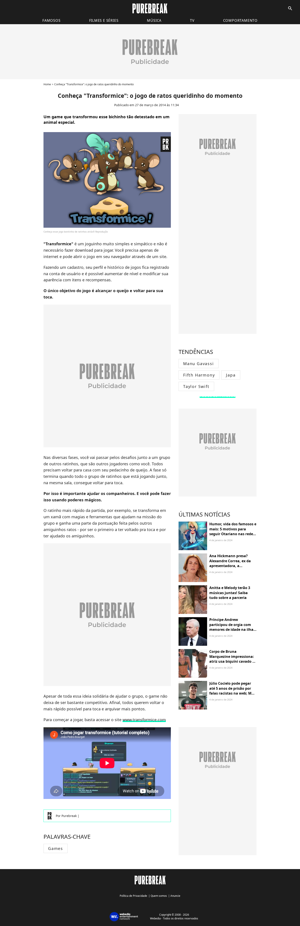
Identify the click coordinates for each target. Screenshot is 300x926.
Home (47, 84)
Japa (230, 375)
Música (154, 20)
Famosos (51, 20)
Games (55, 848)
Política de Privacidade (133, 896)
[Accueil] (150, 8)
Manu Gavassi (198, 363)
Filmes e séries (104, 20)
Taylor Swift (196, 386)
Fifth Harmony (199, 375)
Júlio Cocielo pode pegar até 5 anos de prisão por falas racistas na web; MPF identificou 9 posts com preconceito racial (232, 693)
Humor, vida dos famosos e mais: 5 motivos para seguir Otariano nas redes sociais (232, 531)
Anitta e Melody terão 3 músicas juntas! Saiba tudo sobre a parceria (229, 592)
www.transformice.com (144, 719)
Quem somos (159, 896)
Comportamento (240, 20)
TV (192, 20)
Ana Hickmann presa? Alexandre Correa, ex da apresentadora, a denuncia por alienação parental (230, 565)
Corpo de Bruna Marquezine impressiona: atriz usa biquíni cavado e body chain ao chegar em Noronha (231, 661)
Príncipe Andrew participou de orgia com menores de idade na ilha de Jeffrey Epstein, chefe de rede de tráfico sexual (232, 629)
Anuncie (175, 896)
